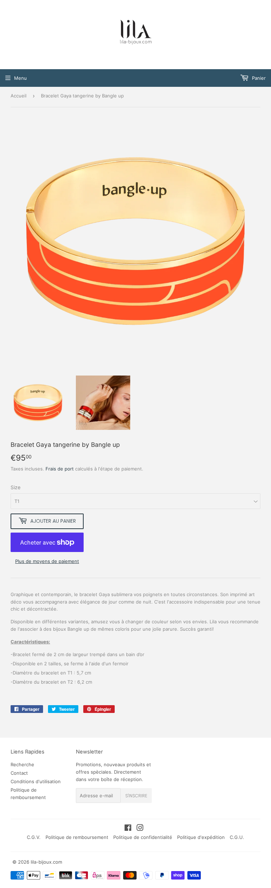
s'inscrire (136, 796)
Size (15, 487)
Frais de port (60, 469)
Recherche (22, 764)
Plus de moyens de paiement (47, 561)
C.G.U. (237, 837)
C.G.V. (34, 837)
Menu (20, 78)
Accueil (18, 95)
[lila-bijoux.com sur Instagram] (140, 829)
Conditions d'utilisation (36, 781)
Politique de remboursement (77, 837)
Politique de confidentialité (142, 837)
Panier (258, 78)
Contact (19, 773)
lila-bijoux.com (46, 862)
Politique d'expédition (201, 837)
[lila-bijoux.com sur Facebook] (128, 829)
